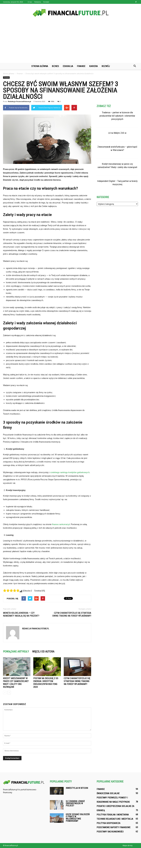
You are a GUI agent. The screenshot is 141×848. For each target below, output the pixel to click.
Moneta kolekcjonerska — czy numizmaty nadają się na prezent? (21, 614)
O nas (30, 2)
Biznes (55, 66)
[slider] (11, 590)
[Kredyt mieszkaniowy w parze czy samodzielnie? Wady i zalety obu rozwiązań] (16, 666)
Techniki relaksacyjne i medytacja (115, 819)
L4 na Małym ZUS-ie (117, 133)
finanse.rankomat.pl (61, 524)
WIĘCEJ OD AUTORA (43, 651)
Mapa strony (127, 845)
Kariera (93, 66)
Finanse (81, 66)
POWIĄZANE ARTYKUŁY (16, 651)
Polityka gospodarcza (108, 823)
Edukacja (68, 66)
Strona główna (39, 66)
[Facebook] (136, 2)
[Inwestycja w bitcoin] (57, 791)
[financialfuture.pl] (70, 13)
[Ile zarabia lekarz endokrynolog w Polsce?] (57, 805)
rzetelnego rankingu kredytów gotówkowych (70, 472)
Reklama (37, 2)
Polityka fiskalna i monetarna (113, 814)
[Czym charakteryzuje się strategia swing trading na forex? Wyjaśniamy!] (77, 666)
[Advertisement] (70, 42)
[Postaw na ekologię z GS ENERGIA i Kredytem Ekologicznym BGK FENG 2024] (47, 666)
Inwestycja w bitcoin (77, 788)
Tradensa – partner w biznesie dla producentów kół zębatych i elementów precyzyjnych (117, 115)
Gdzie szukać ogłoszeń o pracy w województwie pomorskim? (78, 817)
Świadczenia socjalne (108, 793)
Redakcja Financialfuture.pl (19, 101)
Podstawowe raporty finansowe (113, 827)
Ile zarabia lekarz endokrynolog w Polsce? (75, 803)
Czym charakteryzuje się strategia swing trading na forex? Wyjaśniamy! (71, 614)
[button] (134, 66)
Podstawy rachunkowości (110, 831)
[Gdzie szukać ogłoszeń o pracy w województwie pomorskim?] (57, 818)
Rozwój (106, 66)
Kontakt (46, 2)
